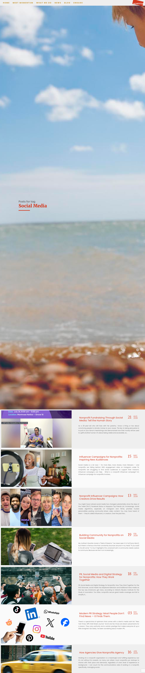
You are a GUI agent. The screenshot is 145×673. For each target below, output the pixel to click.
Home (6, 3)
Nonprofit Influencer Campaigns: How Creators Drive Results (101, 497)
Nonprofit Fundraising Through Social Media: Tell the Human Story (101, 419)
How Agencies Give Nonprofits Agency (101, 652)
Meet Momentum (23, 3)
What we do (44, 3)
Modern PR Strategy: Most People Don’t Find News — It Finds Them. (101, 615)
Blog (67, 3)
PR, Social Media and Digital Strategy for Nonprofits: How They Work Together (100, 577)
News (58, 3)
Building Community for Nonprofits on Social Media (101, 536)
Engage (78, 3)
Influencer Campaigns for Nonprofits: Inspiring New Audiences (101, 458)
